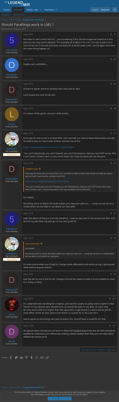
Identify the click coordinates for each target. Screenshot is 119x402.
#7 (115, 213)
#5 (115, 133)
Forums (18, 9)
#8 (115, 238)
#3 (115, 84)
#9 (115, 274)
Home (7, 9)
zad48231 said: (31, 169)
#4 (115, 108)
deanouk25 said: (32, 243)
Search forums (19, 14)
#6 (115, 163)
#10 (114, 298)
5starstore (7, 29)
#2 (115, 59)
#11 (114, 325)
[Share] (111, 34)
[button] (40, 9)
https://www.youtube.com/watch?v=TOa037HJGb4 (48, 147)
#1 (115, 34)
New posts (6, 14)
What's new (32, 9)
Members (49, 9)
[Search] (115, 9)
